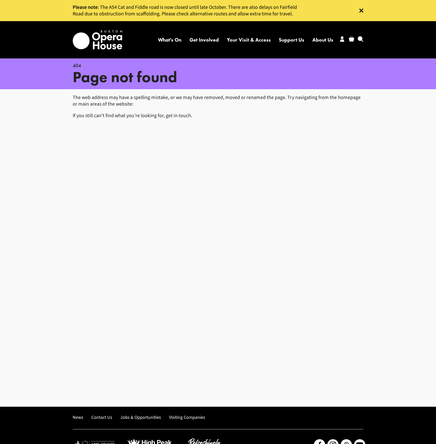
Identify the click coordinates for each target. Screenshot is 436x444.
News (78, 417)
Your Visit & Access (249, 40)
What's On (169, 40)
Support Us (291, 40)
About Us (322, 40)
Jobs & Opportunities (140, 417)
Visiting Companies (187, 417)
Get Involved (204, 40)
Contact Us (101, 417)
